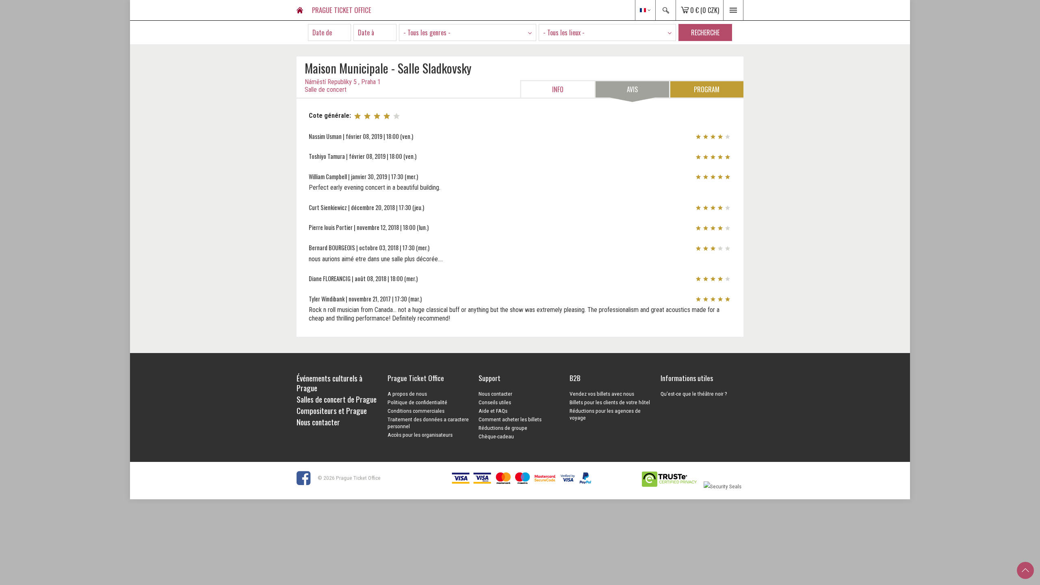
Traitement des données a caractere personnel (428, 422)
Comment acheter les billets (510, 419)
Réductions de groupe (503, 428)
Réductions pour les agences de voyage (605, 414)
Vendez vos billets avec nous (602, 393)
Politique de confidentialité (417, 402)
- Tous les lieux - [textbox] (564, 32)
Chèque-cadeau (496, 436)
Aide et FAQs (493, 410)
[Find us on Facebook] (306, 477)
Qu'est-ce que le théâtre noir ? (694, 393)
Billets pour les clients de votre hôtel (610, 402)
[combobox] (467, 32)
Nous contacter (495, 393)
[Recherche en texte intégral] (665, 10)
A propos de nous (407, 393)
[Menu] (733, 10)
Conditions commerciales (416, 410)
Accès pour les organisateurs (420, 434)
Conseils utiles (495, 402)
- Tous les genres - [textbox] (427, 32)
